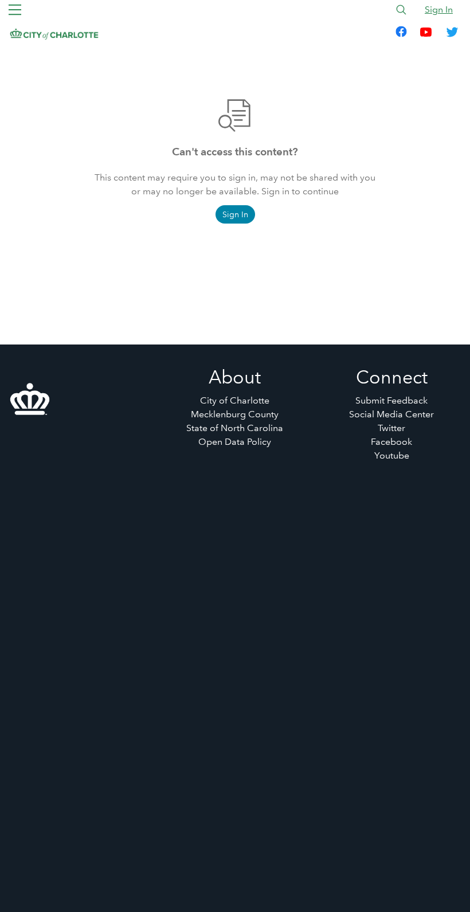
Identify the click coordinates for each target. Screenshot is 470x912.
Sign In (439, 9)
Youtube (391, 455)
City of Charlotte (234, 400)
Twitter (391, 427)
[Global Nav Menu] (15, 9)
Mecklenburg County (235, 414)
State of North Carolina (234, 427)
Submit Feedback (391, 400)
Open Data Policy (234, 441)
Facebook (391, 441)
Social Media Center (391, 414)
